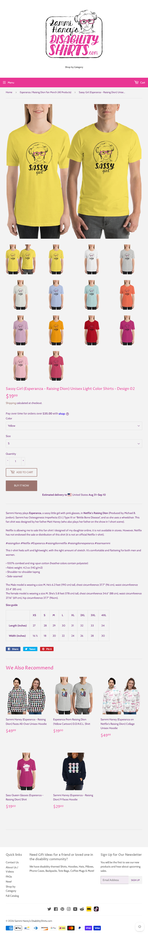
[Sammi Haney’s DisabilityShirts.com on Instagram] (69, 909)
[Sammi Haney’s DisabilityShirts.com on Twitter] (49, 909)
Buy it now (21, 485)
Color (9, 418)
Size (8, 436)
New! (9, 881)
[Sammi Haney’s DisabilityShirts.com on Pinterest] (62, 909)
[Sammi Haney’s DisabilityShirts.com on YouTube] (75, 909)
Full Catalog (12, 895)
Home (9, 92)
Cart (142, 82)
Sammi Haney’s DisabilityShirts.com (33, 920)
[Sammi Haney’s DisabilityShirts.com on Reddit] (82, 910)
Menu (11, 82)
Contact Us (12, 862)
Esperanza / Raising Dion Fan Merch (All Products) (45, 92)
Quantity (11, 453)
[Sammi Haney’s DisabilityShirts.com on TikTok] (96, 910)
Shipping (11, 403)
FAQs (9, 876)
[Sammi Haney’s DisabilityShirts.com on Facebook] (56, 909)
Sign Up (135, 880)
